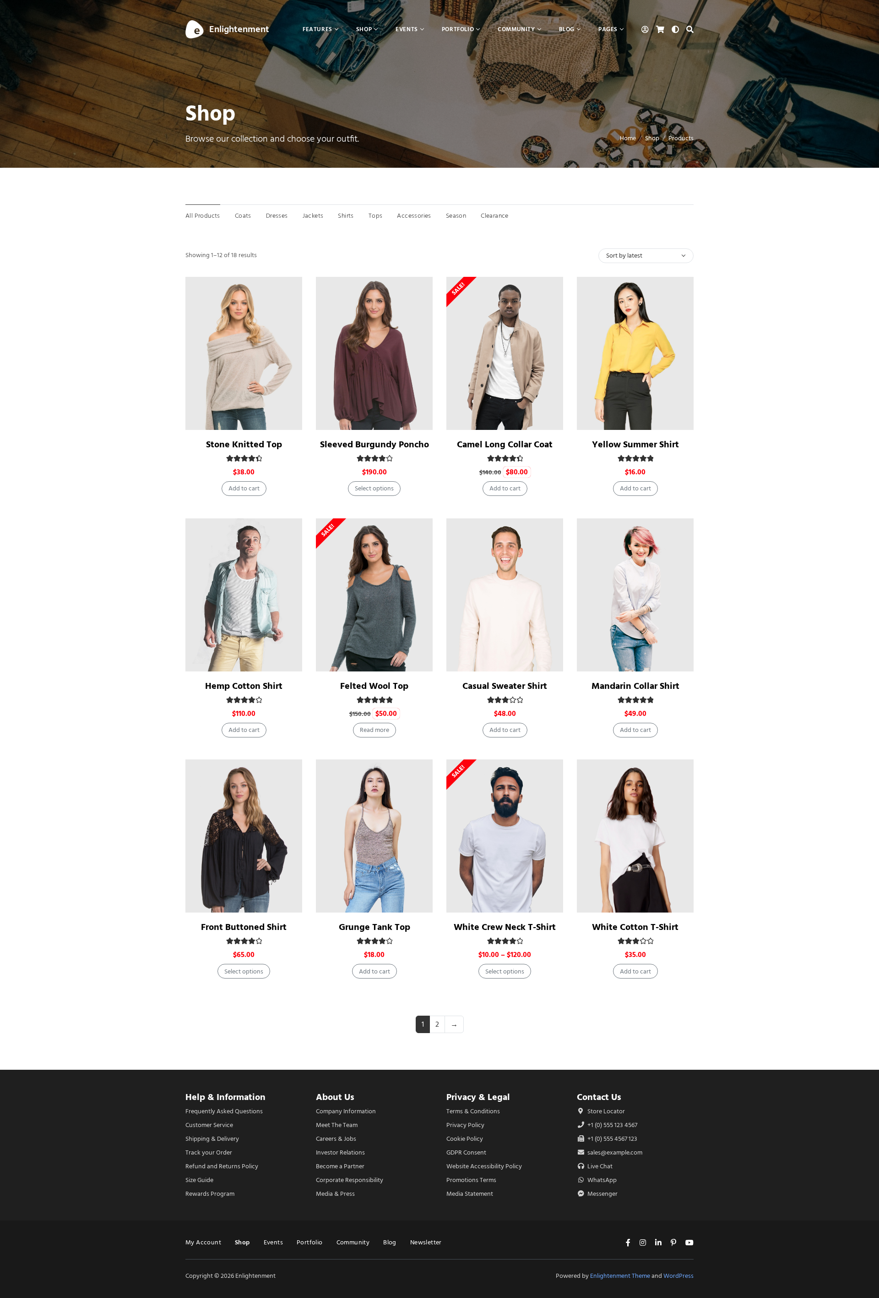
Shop (652, 138)
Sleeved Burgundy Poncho (374, 444)
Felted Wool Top (374, 686)
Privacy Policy (465, 1125)
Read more (374, 730)
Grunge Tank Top (374, 927)
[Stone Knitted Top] (243, 353)
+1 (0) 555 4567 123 (611, 1138)
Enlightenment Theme (620, 1276)
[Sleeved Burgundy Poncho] (374, 353)
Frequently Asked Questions (224, 1111)
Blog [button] (567, 29)
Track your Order (208, 1152)
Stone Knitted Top (244, 444)
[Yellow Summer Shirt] (635, 353)
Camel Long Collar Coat (505, 444)
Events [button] (407, 29)
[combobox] (646, 255)
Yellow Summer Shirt (635, 444)
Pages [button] (608, 29)
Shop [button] (364, 29)
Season (456, 215)
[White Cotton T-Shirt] (635, 836)
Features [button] (317, 29)
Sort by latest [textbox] (624, 255)
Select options (374, 488)
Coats (243, 215)
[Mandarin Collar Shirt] (635, 594)
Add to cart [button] (244, 488)
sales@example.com (614, 1152)
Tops (376, 215)
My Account (203, 1242)
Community (353, 1242)
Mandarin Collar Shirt (635, 686)
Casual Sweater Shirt (504, 686)
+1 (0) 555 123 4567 (611, 1125)
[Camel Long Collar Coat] (504, 353)
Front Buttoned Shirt (244, 927)
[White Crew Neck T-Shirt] (504, 836)
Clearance (495, 215)
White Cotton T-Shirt (635, 927)
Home (628, 138)
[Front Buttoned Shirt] (243, 836)
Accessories (414, 215)
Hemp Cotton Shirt (243, 686)
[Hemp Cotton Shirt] (243, 594)
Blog (389, 1242)
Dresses (277, 215)
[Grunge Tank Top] (374, 836)
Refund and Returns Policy (221, 1166)
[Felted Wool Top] (374, 594)
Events (273, 1242)
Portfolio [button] (458, 29)
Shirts (345, 215)
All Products (202, 215)
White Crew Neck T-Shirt (505, 927)
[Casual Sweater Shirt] (504, 594)
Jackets (313, 215)
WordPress (678, 1276)
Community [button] (516, 29)
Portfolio (310, 1242)
